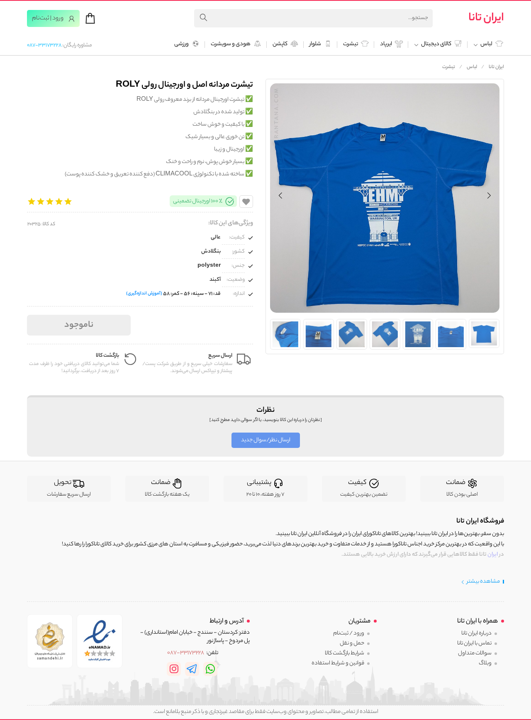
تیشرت (350, 44)
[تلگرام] (192, 669)
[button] (280, 195)
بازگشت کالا (107, 355)
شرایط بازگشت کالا (344, 653)
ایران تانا (486, 18)
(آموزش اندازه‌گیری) (144, 293)
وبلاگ (485, 663)
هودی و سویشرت (231, 44)
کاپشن (280, 44)
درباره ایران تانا (476, 633)
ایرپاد (386, 44)
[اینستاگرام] (174, 669)
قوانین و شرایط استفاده (338, 663)
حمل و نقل (352, 643)
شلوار (315, 44)
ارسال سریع (220, 355)
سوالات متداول (475, 653)
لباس (472, 67)
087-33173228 (44, 45)
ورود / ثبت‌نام (348, 633)
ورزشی (181, 44)
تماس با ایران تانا (474, 643)
